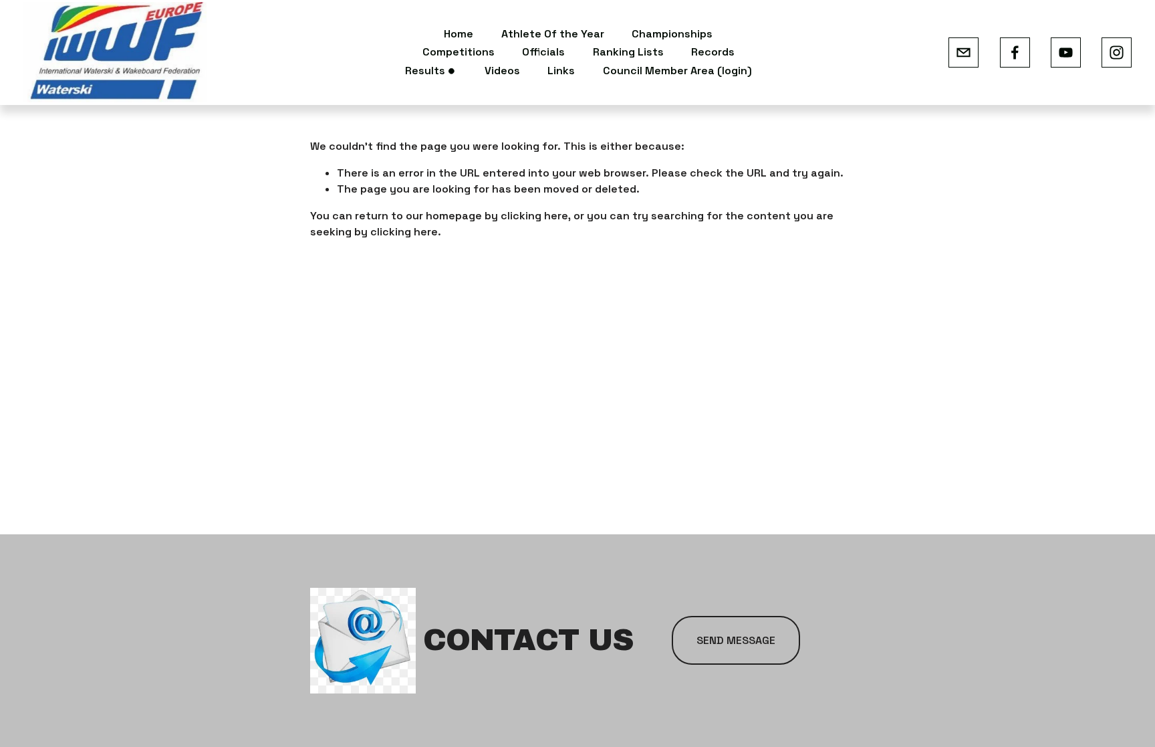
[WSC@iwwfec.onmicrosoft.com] (963, 52)
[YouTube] (1066, 52)
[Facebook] (1015, 52)
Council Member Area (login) (677, 71)
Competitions (458, 52)
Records (713, 52)
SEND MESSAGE (735, 640)
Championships (672, 34)
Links (561, 71)
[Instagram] (1117, 52)
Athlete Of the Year (552, 34)
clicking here (534, 216)
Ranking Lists (628, 52)
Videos (502, 71)
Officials (543, 52)
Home (458, 34)
